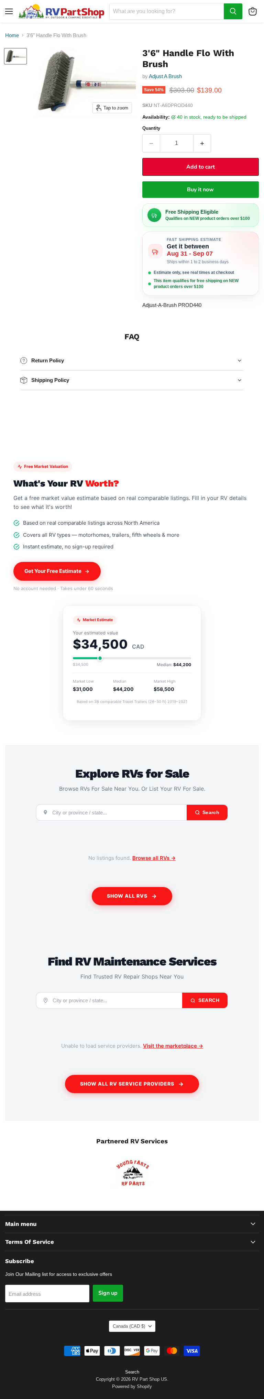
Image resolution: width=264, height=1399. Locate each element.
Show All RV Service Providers (127, 1084)
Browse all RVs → (154, 858)
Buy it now (200, 189)
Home (12, 35)
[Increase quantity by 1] (202, 143)
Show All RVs (127, 896)
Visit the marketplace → (173, 1046)
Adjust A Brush (165, 76)
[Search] (233, 11)
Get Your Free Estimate (52, 571)
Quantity (151, 128)
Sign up (108, 1293)
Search (208, 1000)
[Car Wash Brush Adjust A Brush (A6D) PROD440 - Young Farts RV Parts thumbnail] (15, 56)
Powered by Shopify (132, 1386)
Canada (129, 1326)
